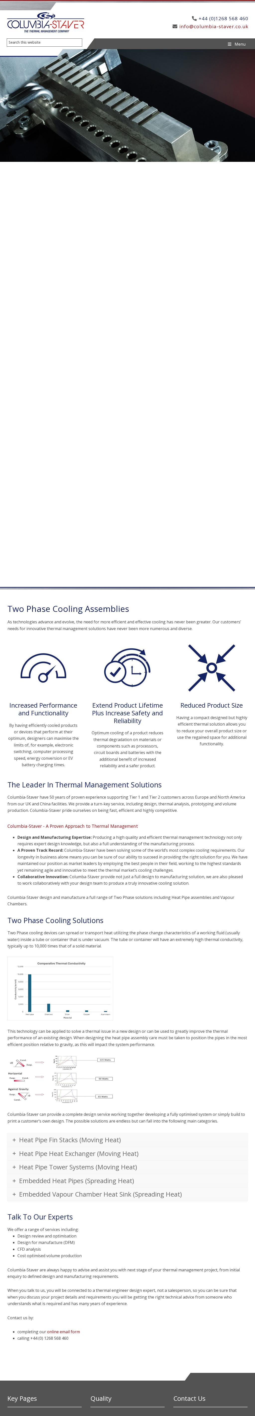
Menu (240, 44)
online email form (63, 1331)
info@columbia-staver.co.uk (213, 26)
